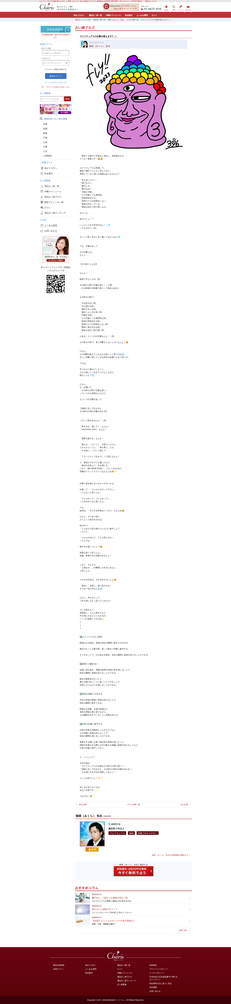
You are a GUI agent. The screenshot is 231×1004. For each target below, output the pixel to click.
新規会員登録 (58, 965)
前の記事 (83, 804)
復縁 (45, 133)
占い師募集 (122, 984)
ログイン (181, 7)
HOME (166, 7)
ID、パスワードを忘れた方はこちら (56, 87)
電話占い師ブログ (52, 196)
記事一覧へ (183, 930)
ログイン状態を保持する (56, 69)
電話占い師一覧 (95, 15)
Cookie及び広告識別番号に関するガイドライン (163, 978)
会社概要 (153, 987)
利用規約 (153, 965)
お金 (45, 142)
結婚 (45, 128)
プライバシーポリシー (158, 969)
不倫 (45, 137)
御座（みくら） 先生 (99, 46)
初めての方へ (79, 15)
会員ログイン (58, 969)
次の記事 (184, 804)
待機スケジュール (113, 15)
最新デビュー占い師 (53, 202)
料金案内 (128, 15)
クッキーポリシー (156, 972)
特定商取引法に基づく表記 (160, 983)
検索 (173, 7)
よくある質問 (142, 15)
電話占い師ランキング (55, 212)
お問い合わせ (188, 7)
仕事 (45, 146)
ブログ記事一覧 (133, 804)
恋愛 (45, 123)
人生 (45, 151)
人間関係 (47, 155)
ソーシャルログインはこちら (55, 82)
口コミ (154, 15)
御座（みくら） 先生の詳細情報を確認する (170, 855)
